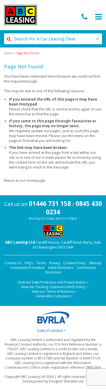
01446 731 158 (50, 203)
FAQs (29, 263)
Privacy (54, 263)
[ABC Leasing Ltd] (20, 15)
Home (8, 53)
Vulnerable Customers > (54, 296)
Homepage (36, 180)
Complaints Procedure (27, 267)
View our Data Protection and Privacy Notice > (53, 282)
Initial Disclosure (60, 267)
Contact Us (13, 263)
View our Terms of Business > (54, 291)
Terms (41, 263)
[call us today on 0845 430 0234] (85, 17)
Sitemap (95, 263)
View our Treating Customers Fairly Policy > (54, 287)
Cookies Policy (74, 263)
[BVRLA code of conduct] (53, 321)
